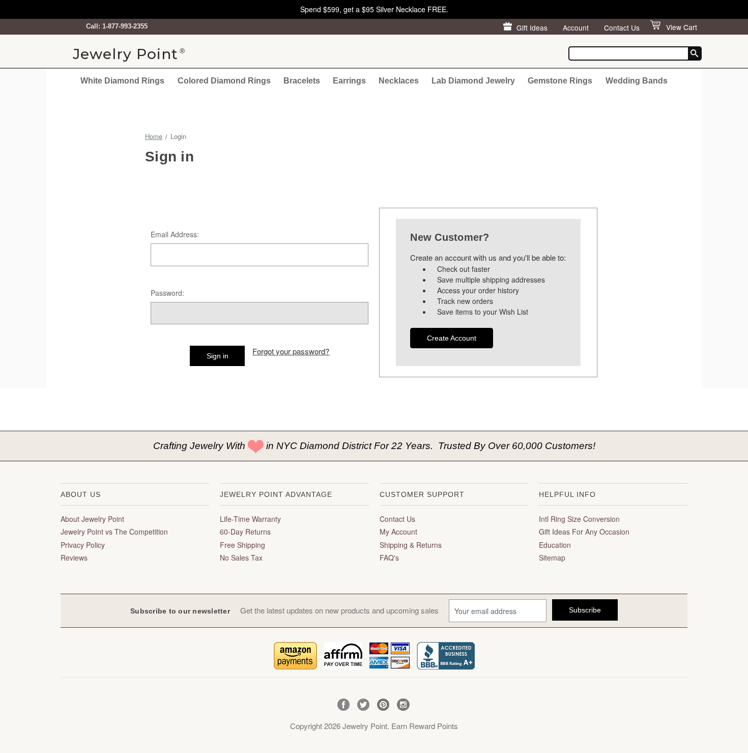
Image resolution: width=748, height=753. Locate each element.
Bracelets (301, 80)
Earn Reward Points (424, 725)
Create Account (451, 338)
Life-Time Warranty (250, 519)
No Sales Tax (241, 557)
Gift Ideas (532, 27)
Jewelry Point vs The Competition (114, 531)
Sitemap (552, 557)
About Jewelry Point (92, 519)
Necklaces (399, 80)
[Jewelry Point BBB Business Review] (445, 654)
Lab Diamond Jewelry (473, 80)
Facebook (343, 705)
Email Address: (175, 234)
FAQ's (389, 557)
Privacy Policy (83, 545)
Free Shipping (242, 545)
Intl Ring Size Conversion (579, 519)
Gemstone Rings (560, 80)
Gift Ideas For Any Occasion (584, 531)
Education (555, 545)
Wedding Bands (637, 80)
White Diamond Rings (122, 80)
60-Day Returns (245, 531)
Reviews (74, 557)
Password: (167, 293)
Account (576, 27)
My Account (398, 531)
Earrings (349, 80)
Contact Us (622, 27)
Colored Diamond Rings (224, 80)
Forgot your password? (290, 351)
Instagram (403, 705)
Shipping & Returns (411, 545)
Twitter (363, 705)
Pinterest (383, 705)
